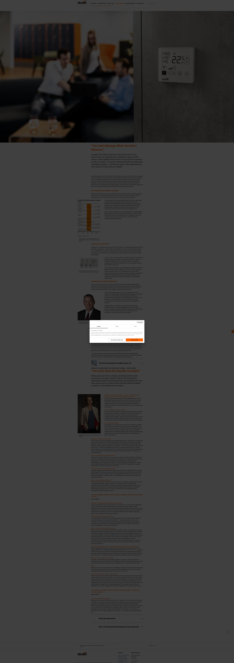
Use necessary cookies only (117, 339)
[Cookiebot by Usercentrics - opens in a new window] (137, 322)
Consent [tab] (99, 326)
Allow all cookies (134, 339)
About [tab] (135, 326)
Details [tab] (117, 326)
